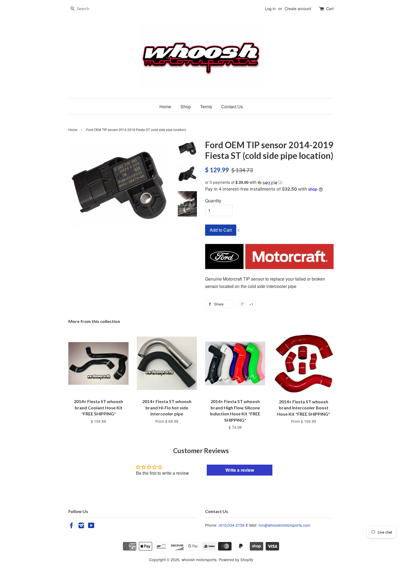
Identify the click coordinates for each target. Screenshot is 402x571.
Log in (270, 8)
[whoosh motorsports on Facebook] (71, 526)
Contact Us (232, 106)
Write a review (239, 470)
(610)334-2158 (231, 525)
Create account (298, 8)
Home (165, 106)
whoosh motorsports (199, 559)
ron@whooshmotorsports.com (284, 525)
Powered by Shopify (236, 559)
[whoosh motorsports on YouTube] (91, 526)
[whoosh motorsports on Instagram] (81, 526)
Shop (185, 106)
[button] (269, 182)
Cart (330, 8)
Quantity (213, 200)
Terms (206, 106)
